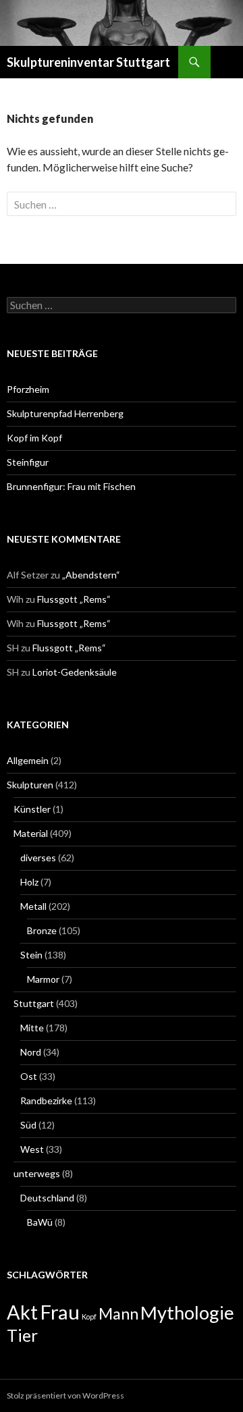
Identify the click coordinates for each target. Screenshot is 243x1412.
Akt (22, 1312)
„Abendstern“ (91, 574)
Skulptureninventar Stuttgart (88, 62)
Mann (118, 1313)
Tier (22, 1335)
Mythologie (187, 1312)
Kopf (89, 1316)
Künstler (32, 809)
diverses (38, 857)
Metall (33, 906)
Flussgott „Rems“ (74, 599)
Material (31, 833)
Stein (31, 954)
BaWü (40, 1222)
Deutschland (47, 1197)
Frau (60, 1312)
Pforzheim (28, 389)
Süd (28, 1125)
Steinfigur (28, 462)
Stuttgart (34, 1003)
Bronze (42, 930)
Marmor (43, 979)
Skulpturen (30, 784)
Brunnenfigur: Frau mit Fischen (71, 486)
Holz (29, 882)
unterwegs (37, 1173)
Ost (28, 1076)
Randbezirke (46, 1100)
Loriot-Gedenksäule (74, 672)
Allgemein (28, 760)
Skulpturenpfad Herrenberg (65, 413)
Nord (30, 1052)
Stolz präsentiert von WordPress (65, 1395)
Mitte (32, 1027)
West (32, 1149)
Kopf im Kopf (34, 437)
